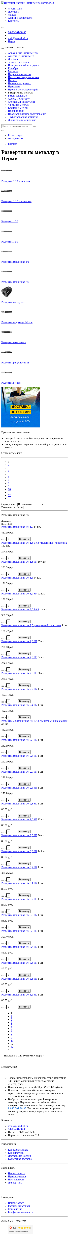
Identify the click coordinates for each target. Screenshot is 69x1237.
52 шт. (41, 593)
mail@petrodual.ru (18, 1126)
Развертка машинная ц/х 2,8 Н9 (19, 803)
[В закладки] (2, 539)
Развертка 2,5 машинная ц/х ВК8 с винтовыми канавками (34, 720)
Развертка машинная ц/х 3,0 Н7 (19, 819)
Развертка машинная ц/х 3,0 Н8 (19, 835)
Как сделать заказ (18, 1149)
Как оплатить (15, 1152)
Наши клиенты (16, 1173)
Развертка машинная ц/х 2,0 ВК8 (20, 609)
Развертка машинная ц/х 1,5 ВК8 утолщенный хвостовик (34, 542)
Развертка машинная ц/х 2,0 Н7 (19, 641)
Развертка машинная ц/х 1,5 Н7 (19, 561)
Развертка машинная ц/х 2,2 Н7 (19, 689)
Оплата (12, 14)
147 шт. (5, 545)
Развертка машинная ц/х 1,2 (17, 526)
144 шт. (44, 609)
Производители (17, 1176)
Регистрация (15, 135)
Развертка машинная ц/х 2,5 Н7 (19, 739)
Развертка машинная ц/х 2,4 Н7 (19, 705)
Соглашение (15, 1209)
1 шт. (64, 625)
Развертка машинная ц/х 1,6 (17, 577)
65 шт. (41, 641)
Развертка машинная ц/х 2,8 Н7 (19, 771)
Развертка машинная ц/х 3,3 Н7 (19, 915)
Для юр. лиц (15, 1182)
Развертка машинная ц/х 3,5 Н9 (19, 994)
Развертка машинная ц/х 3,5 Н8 (19, 978)
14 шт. (37, 526)
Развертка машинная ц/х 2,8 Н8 (19, 787)
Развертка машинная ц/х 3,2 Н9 (19, 899)
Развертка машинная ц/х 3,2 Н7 (19, 867)
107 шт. (42, 561)
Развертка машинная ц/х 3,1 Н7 (19, 883)
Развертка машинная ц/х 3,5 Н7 (19, 962)
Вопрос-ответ (16, 1202)
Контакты (13, 20)
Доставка (13, 11)
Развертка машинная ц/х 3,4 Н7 (19, 946)
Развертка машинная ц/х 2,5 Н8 (19, 755)
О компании (15, 8)
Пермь (11, 41)
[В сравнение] (6, 539)
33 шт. (41, 819)
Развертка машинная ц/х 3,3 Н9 (19, 930)
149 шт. (42, 851)
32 (9, 495)
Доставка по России (19, 1155)
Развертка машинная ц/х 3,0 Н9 (19, 851)
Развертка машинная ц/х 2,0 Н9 (19, 673)
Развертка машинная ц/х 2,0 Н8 (19, 657)
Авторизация (15, 138)
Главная (12, 143)
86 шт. (41, 835)
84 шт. (37, 577)
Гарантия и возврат (19, 1205)
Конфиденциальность (20, 1212)
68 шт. (41, 673)
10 (9, 489)
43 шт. (4, 723)
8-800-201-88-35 (17, 32)
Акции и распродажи (20, 17)
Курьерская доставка (20, 1158)
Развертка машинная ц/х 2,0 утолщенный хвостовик (31, 625)
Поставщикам (16, 1179)
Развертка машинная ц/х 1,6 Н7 (19, 593)
